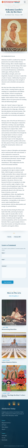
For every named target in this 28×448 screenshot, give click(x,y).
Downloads (4, 440)
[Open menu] (24, 2)
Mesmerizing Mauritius (9, 329)
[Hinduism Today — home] (11, 2)
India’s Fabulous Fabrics (9, 362)
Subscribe (4, 435)
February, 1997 (17, 236)
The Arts (9, 236)
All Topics (4, 424)
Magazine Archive (6, 422)
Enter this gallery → (14, 296)
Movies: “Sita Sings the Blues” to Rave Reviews (13, 396)
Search (3, 429)
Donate (3, 437)
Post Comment (7, 282)
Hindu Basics (5, 427)
